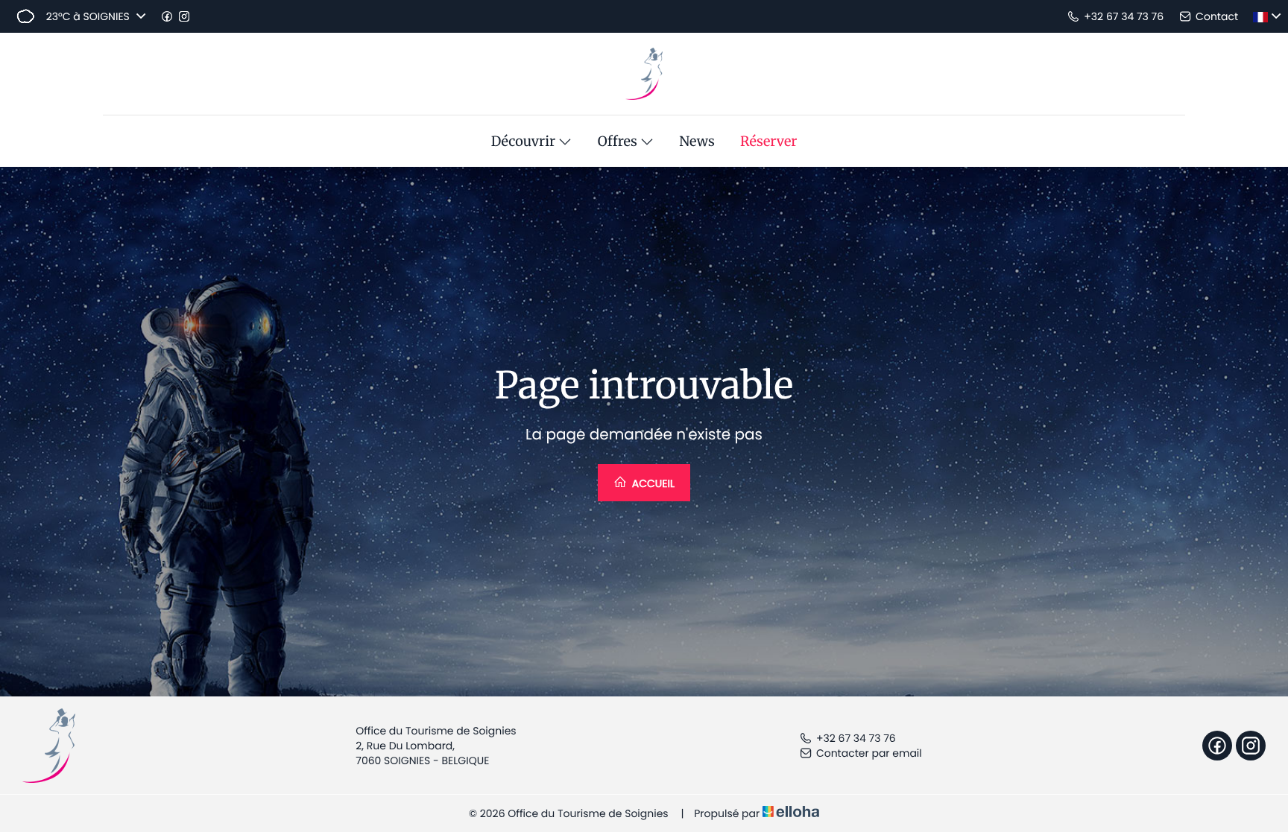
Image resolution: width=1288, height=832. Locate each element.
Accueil (652, 483)
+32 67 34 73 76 (856, 738)
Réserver (768, 141)
